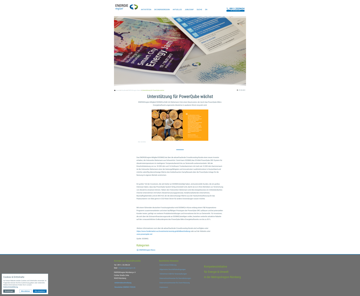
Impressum (163, 287)
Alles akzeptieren (40, 291)
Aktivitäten (146, 9)
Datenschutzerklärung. (10, 287)
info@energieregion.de (126, 268)
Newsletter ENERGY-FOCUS (124, 287)
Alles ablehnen (25, 291)
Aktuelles (177, 9)
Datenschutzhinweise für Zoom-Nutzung (174, 283)
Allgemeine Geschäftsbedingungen (172, 269)
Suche (199, 9)
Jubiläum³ (189, 9)
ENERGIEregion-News (147, 250)
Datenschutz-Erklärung (167, 265)
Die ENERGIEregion (162, 9)
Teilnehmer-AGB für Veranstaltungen (173, 274)
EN (206, 9)
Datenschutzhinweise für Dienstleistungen (175, 278)
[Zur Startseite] (127, 6)
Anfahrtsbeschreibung (122, 283)
